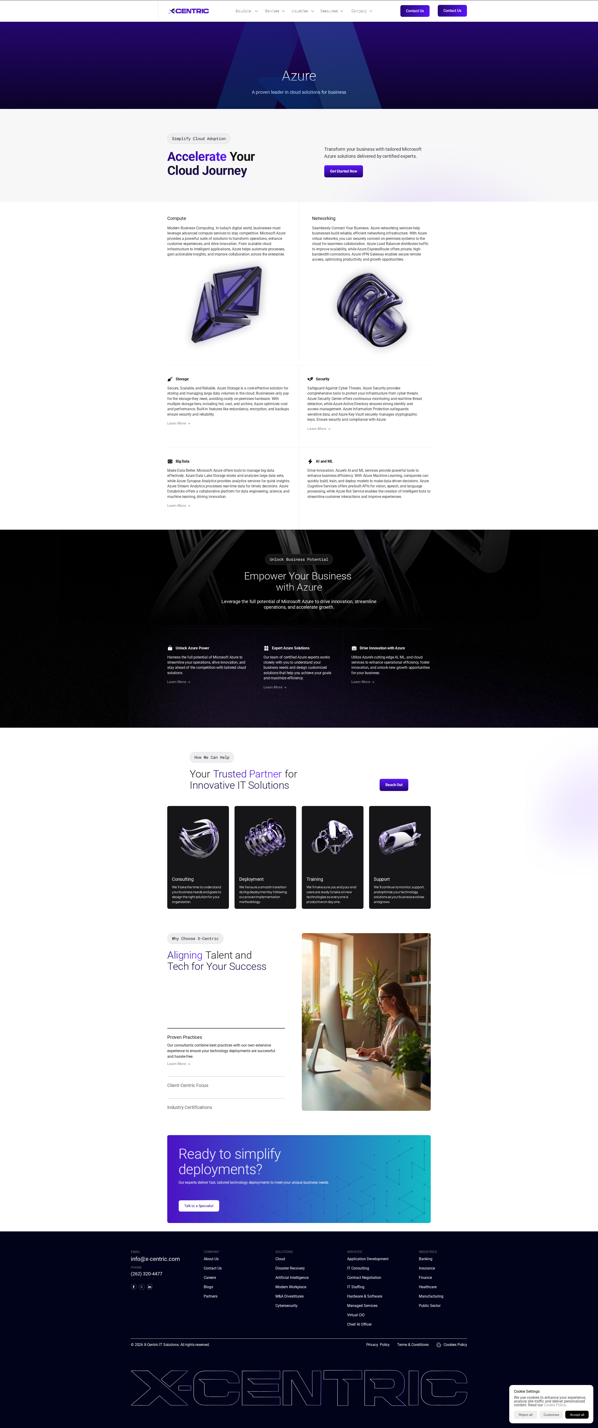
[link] (243, 11)
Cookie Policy (555, 1405)
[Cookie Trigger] (439, 1345)
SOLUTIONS (284, 1252)
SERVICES (354, 1252)
